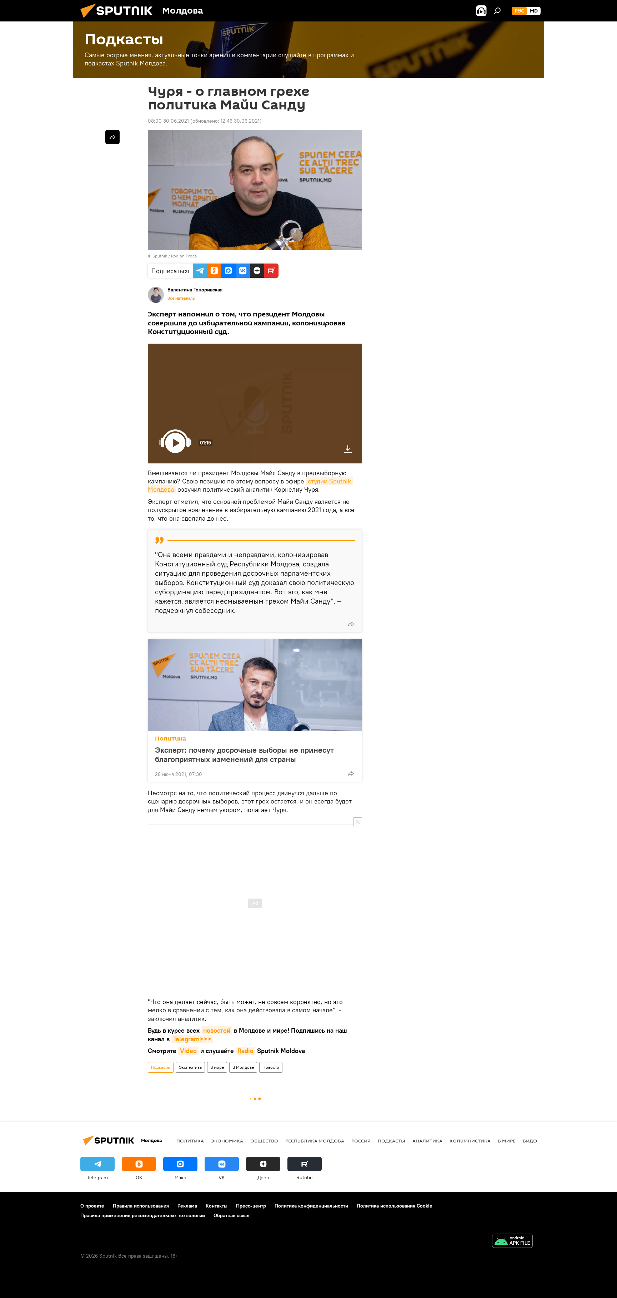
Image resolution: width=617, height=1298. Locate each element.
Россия (361, 1140)
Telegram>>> (192, 1039)
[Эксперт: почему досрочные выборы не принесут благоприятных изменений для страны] (255, 685)
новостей (216, 1030)
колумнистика (470, 1140)
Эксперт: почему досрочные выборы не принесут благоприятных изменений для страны (244, 754)
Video (188, 1051)
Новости (270, 1067)
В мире (217, 1067)
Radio (245, 1051)
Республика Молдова (314, 1140)
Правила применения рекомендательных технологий (142, 1215)
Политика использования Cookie (394, 1206)
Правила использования (141, 1206)
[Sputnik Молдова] (119, 19)
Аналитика (427, 1140)
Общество (264, 1140)
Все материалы (181, 298)
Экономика (227, 1140)
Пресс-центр (251, 1206)
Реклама (187, 1206)
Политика (170, 738)
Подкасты (160, 1067)
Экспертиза (190, 1067)
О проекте (92, 1206)
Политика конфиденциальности (311, 1206)
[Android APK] (512, 1242)
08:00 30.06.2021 (168, 121)
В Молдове (243, 1067)
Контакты (216, 1206)
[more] (351, 624)
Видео (531, 1140)
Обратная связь (231, 1215)
